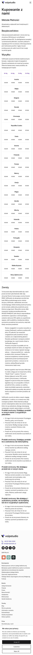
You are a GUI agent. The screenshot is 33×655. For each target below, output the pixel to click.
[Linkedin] (3, 547)
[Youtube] (13, 547)
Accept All (16, 642)
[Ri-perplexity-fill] (13, 557)
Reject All (16, 651)
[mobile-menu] (30, 2)
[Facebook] (6, 547)
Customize (17, 646)
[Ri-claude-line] (4, 557)
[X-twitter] (10, 547)
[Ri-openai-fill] (9, 557)
